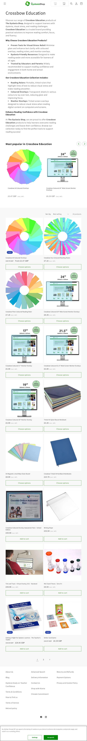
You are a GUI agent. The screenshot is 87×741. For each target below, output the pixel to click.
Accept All (50, 737)
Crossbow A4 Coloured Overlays (18, 188)
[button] (4, 3)
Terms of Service (12, 703)
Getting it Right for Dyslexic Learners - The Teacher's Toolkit (23, 639)
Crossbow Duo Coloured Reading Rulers (57, 258)
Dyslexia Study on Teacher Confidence (16, 684)
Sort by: (48, 214)
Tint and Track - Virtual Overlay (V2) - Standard (21, 584)
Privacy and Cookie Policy (67, 683)
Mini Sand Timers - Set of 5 (53, 584)
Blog (7, 677)
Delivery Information (39, 677)
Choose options (24, 267)
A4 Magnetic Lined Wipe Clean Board (18, 474)
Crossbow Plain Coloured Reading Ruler (19, 312)
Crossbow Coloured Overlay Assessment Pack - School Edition (23, 529)
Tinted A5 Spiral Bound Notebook (55, 420)
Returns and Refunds (65, 672)
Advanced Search (38, 672)
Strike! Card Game (50, 638)
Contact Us (35, 683)
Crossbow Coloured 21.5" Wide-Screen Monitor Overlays (62, 366)
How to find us (11, 697)
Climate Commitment (39, 694)
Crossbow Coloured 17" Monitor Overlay (19, 366)
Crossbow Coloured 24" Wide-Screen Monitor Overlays (61, 189)
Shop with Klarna (38, 688)
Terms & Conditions (14, 692)
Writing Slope (48, 528)
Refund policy (11, 708)
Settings (34, 737)
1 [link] (37, 659)
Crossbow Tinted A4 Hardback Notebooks (57, 474)
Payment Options (64, 677)
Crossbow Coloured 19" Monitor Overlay (19, 420)
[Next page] (49, 659)
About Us (9, 672)
